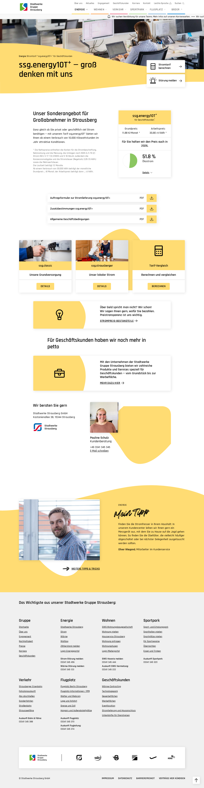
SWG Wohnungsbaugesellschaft (117, 626)
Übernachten (149, 646)
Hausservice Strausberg (113, 636)
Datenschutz (125, 778)
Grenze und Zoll (68, 705)
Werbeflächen (109, 700)
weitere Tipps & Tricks (86, 569)
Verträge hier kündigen (172, 778)
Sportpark (137, 9)
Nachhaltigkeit (26, 641)
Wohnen (99, 9)
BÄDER (176, 9)
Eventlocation (108, 705)
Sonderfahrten (26, 700)
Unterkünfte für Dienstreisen (116, 715)
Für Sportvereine (151, 641)
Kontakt (146, 3)
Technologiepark (110, 691)
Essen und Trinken (152, 651)
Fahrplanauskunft (27, 691)
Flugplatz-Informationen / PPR (75, 691)
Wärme (64, 636)
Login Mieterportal (111, 651)
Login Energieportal (70, 651)
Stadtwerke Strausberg (72, 626)
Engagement (103, 3)
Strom (64, 631)
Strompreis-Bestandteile (117, 321)
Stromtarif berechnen (165, 66)
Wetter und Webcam (70, 696)
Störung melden (168, 80)
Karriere (136, 3)
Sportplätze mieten (152, 636)
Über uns (78, 3)
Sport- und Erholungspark (155, 626)
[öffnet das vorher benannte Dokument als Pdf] (152, 198)
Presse (22, 646)
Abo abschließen (27, 696)
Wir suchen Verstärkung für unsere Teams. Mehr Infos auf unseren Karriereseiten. (143, 16)
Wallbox (64, 641)
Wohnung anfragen (111, 641)
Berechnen (159, 286)
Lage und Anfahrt (69, 700)
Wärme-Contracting (111, 686)
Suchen (178, 3)
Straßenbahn (25, 705)
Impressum (108, 778)
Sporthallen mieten (152, 631)
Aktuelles (90, 3)
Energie (80, 9)
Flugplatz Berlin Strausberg (74, 686)
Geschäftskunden (121, 3)
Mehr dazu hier (110, 383)
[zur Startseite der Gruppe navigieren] (30, 7)
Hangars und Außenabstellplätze (76, 710)
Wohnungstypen (110, 646)
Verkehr (118, 9)
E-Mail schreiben (99, 451)
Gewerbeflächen (110, 696)
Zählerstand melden (70, 646)
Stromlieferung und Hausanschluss (119, 710)
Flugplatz (156, 9)
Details (45, 286)
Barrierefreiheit (145, 778)
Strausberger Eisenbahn (30, 686)
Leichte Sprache (161, 3)
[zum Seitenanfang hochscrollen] (196, 780)
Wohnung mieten (110, 631)
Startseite (24, 626)
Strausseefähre (26, 710)
